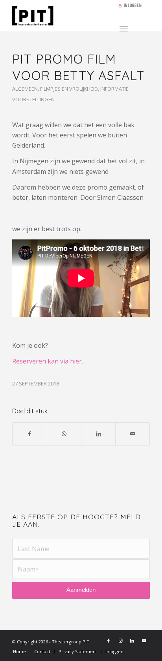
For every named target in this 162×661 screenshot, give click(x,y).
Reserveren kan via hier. (47, 361)
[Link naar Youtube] (144, 640)
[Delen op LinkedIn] (98, 434)
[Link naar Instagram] (120, 640)
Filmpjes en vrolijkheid (69, 88)
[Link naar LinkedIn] (132, 640)
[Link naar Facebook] (108, 640)
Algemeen (25, 88)
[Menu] (124, 27)
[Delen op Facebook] (30, 434)
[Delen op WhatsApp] (64, 434)
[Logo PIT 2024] (67, 15)
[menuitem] (132, 6)
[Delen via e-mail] (132, 434)
